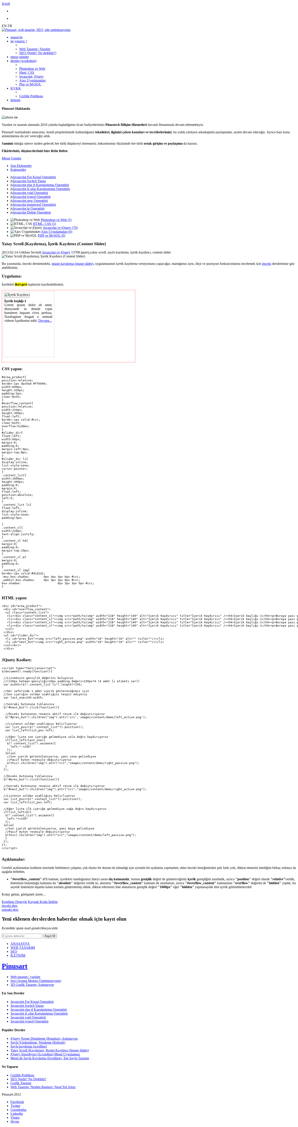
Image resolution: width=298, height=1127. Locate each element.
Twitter (15, 1106)
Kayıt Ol (50, 936)
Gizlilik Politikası (31, 96)
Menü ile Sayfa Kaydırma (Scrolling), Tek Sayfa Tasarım (49, 1058)
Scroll (6, 3)
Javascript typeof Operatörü (32, 197)
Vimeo (15, 1117)
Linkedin (16, 1113)
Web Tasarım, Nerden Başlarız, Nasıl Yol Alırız (42, 1087)
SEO (13, 951)
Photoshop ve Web (32, 68)
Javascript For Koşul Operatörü (34, 177)
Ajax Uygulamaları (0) (56, 231)
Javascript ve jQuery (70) (60, 228)
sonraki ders (10, 909)
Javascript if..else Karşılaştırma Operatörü (41, 189)
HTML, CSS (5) (44, 224)
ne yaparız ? (18, 41)
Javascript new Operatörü (30, 200)
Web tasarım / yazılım (25, 977)
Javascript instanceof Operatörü (34, 204)
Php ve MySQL (30, 84)
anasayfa (16, 37)
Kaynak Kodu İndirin (43, 902)
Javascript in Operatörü (29, 208)
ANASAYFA (20, 943)
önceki (266, 263)
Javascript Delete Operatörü (32, 212)
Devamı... (45, 320)
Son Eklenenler (21, 166)
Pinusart (14, 966)
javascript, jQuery (31, 76)
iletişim (15, 100)
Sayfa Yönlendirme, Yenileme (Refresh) (37, 1042)
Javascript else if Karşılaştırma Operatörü (41, 185)
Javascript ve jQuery (56, 252)
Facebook (17, 1102)
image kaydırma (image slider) (72, 263)
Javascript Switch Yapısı (29, 181)
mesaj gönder (19, 57)
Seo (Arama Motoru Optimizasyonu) (35, 981)
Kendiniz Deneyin (14, 902)
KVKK (15, 88)
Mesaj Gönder (11, 158)
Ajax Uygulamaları (32, 80)
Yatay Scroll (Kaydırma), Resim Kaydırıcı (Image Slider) (49, 1050)
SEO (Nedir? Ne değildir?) (37, 53)
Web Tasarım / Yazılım (34, 49)
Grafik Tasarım (20, 1083)
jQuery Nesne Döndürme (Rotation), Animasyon (44, 1038)
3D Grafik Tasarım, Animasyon (32, 985)
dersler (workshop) (23, 61)
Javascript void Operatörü (30, 193)
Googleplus (18, 1110)
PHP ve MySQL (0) (51, 235)
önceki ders (9, 906)
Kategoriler (18, 169)
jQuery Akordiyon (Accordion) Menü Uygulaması (45, 1054)
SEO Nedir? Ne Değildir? (28, 1079)
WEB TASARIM (22, 947)
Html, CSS (26, 72)
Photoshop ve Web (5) (56, 220)
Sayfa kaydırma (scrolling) (28, 1046)
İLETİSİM (17, 955)
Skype (14, 1121)
